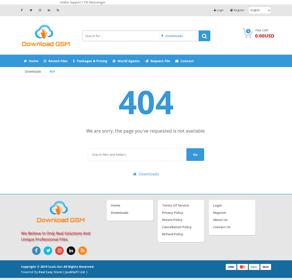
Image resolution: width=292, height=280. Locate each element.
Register (239, 10)
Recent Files (58, 61)
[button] (204, 35)
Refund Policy (172, 234)
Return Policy (172, 219)
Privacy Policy (172, 212)
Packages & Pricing (92, 61)
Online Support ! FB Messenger (84, 2)
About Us (220, 219)
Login (220, 10)
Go (195, 154)
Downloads (33, 71)
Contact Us (222, 227)
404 (52, 71)
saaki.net (55, 267)
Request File (160, 61)
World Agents (129, 61)
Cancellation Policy (177, 227)
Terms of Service (175, 205)
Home (33, 61)
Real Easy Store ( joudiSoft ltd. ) (63, 272)
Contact (187, 61)
